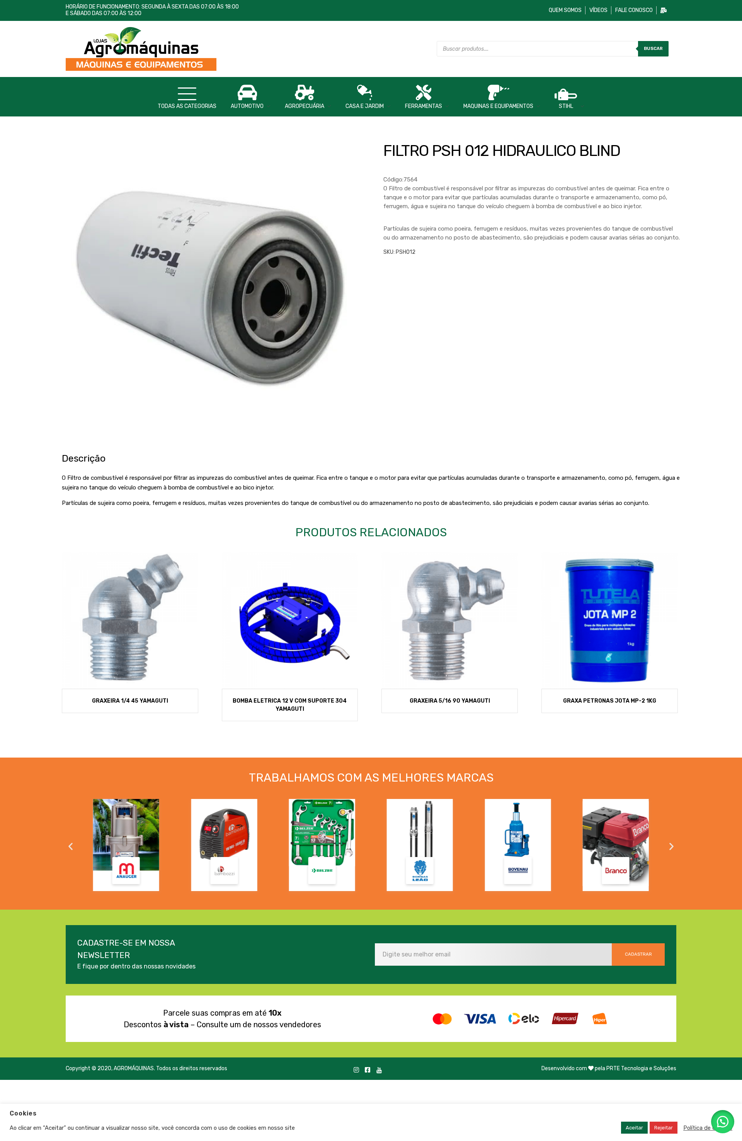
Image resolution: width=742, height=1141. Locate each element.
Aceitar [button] (634, 1128)
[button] (70, 846)
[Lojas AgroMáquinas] (216, 48)
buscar (653, 48)
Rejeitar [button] (663, 1128)
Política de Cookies (707, 1127)
